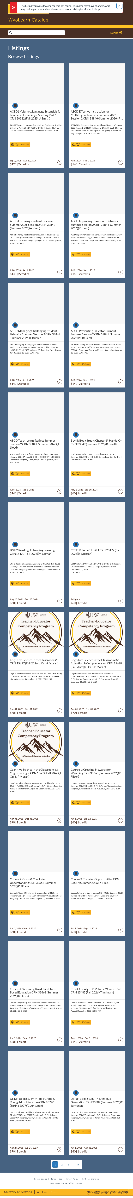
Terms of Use (56, 1179)
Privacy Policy (72, 1179)
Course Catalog (40, 1179)
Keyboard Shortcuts (90, 1179)
